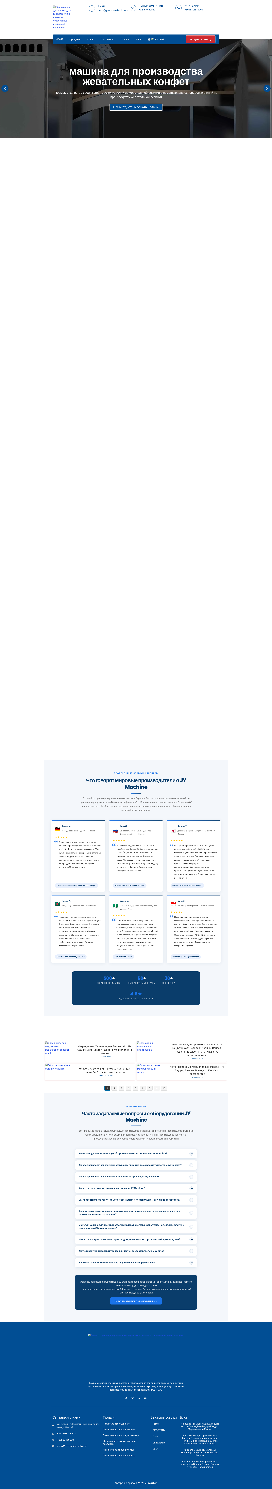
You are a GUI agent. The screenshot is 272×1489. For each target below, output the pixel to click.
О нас (90, 39)
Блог (138, 39)
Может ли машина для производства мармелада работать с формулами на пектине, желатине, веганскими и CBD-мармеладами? (131, 1226)
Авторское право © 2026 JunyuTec (136, 1483)
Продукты (75, 39)
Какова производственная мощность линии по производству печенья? (119, 1176)
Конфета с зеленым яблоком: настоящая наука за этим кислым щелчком (199, 1452)
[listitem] (136, 1154)
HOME (59, 39)
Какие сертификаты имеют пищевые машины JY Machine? (112, 1188)
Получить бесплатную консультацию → (136, 1300)
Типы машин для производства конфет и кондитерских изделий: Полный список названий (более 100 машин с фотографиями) (200, 1439)
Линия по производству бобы (118, 1449)
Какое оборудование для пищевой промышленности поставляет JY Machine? (123, 1153)
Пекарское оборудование (116, 1423)
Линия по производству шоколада (121, 1435)
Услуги (125, 39)
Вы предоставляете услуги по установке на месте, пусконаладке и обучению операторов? (129, 1199)
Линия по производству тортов (119, 1455)
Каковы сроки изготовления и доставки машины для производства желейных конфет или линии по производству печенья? (129, 1213)
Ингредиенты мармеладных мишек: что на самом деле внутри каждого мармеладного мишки (104, 1050)
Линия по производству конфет (119, 1429)
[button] (4, 88)
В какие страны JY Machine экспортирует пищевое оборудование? (117, 1262)
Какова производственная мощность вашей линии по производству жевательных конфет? (130, 1165)
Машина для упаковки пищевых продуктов (119, 1442)
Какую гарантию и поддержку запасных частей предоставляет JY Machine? (121, 1251)
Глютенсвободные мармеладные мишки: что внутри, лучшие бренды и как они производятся (196, 1070)
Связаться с (108, 39)
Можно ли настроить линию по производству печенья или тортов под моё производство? (129, 1239)
